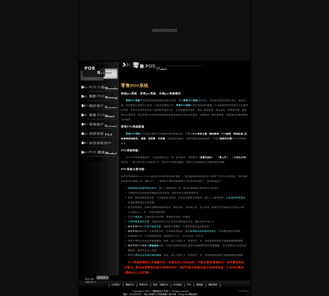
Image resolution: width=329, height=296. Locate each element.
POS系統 (177, 284)
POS (189, 284)
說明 (248, 294)
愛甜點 (199, 284)
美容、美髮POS (160, 284)
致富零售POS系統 (137, 245)
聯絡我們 (213, 284)
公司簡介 (116, 284)
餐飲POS (129, 284)
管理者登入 (244, 291)
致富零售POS (135, 226)
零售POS (143, 284)
